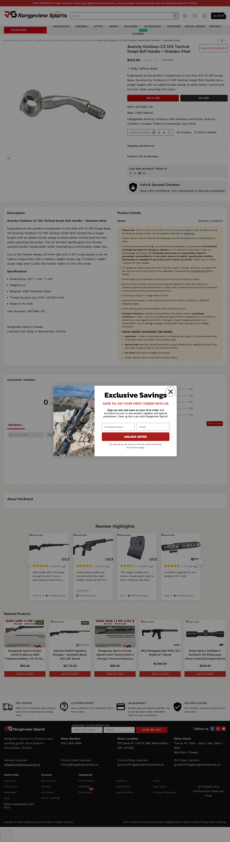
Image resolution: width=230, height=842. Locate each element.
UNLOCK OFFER (135, 436)
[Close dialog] (170, 391)
